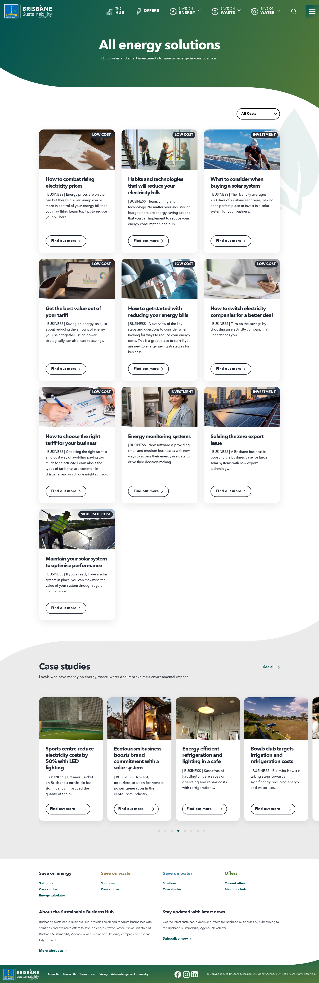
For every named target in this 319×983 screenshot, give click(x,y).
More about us (51, 951)
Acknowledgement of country (129, 974)
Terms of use (87, 974)
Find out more (63, 241)
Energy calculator (52, 895)
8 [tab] (204, 831)
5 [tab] (185, 831)
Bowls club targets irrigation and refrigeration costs (272, 755)
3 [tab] (172, 831)
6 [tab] (191, 831)
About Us (53, 974)
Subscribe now (175, 938)
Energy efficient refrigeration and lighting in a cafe (202, 755)
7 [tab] (198, 831)
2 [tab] (165, 831)
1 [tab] (159, 831)
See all (269, 667)
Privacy (103, 974)
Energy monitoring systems (159, 436)
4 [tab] (178, 831)
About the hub (235, 889)
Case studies (48, 889)
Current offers (235, 883)
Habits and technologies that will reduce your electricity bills (155, 186)
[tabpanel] (73, 759)
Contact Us (69, 974)
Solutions (46, 883)
